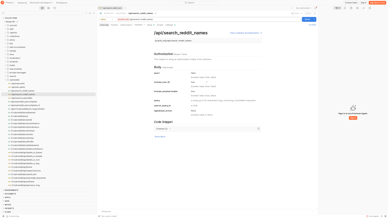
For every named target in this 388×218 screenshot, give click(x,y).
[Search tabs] (291, 8)
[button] (315, 8)
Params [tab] (114, 25)
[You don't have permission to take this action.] (125, 8)
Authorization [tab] (126, 25)
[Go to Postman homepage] (2, 3)
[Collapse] (4, 21)
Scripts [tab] (160, 25)
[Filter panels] (3, 13)
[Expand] (5, 25)
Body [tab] (149, 25)
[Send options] (314, 19)
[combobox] (304, 8)
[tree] (48, 104)
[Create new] (86, 13)
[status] (12, 216)
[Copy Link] (314, 13)
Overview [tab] (104, 25)
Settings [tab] (169, 25)
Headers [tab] (140, 25)
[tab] (42, 8)
